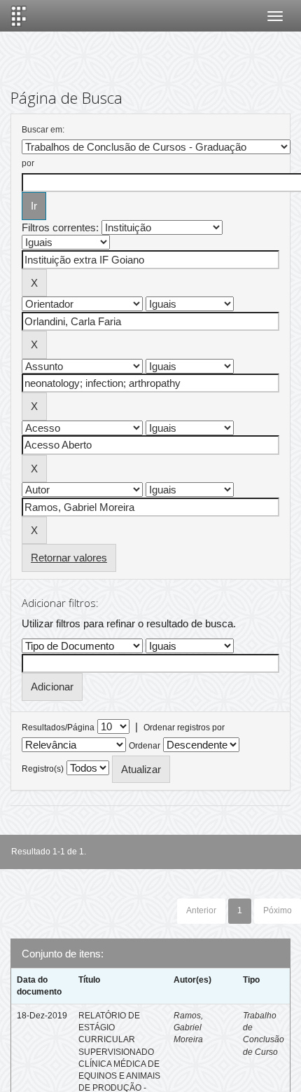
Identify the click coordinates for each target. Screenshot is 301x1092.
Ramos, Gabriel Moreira (188, 1027)
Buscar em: (43, 130)
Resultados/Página (58, 727)
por (28, 163)
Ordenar (144, 746)
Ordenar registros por (184, 727)
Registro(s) (43, 769)
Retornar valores (69, 558)
